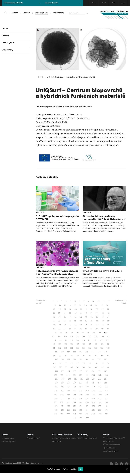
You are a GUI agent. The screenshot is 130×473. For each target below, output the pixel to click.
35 (108, 309)
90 (108, 329)
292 (80, 414)
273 (74, 406)
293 (87, 414)
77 (97, 325)
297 (74, 418)
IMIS (113, 3)
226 (62, 387)
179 (54, 367)
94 (72, 332)
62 (75, 321)
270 (56, 406)
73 (75, 325)
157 (96, 356)
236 (68, 391)
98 (94, 332)
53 (86, 317)
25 (54, 309)
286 (99, 410)
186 (96, 367)
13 (108, 301)
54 (92, 317)
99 (100, 332)
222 (93, 383)
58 (53, 321)
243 (55, 394)
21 (91, 305)
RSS (19, 463)
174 (84, 363)
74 (81, 325)
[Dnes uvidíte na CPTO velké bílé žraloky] (104, 253)
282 (74, 410)
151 (60, 356)
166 (93, 359)
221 (87, 383)
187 (102, 367)
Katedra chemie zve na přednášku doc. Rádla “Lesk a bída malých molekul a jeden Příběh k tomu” (57, 274)
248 (87, 394)
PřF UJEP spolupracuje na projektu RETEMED (57, 217)
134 (71, 348)
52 (81, 317)
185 (90, 367)
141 (56, 352)
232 (99, 387)
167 (99, 359)
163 (74, 359)
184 (84, 367)
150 (54, 356)
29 (76, 309)
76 (92, 325)
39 (70, 313)
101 (53, 336)
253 (62, 398)
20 (86, 305)
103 (65, 336)
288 (55, 414)
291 (74, 414)
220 (80, 383)
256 (80, 398)
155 (84, 356)
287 (106, 410)
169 (54, 363)
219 (74, 383)
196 (99, 371)
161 (62, 359)
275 (87, 406)
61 (70, 321)
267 (93, 402)
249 (94, 394)
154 (78, 356)
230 (87, 387)
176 (96, 363)
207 (56, 379)
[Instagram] (116, 463)
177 (102, 363)
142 (62, 352)
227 (68, 387)
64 (86, 321)
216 (56, 383)
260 (106, 398)
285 (93, 410)
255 (74, 398)
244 (62, 394)
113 (66, 340)
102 (59, 336)
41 (81, 313)
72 (70, 325)
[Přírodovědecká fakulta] (5, 13)
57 (108, 317)
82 (65, 329)
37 (59, 313)
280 (62, 410)
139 (101, 348)
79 (108, 325)
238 (81, 391)
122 (60, 344)
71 (65, 325)
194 (87, 371)
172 (72, 363)
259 (99, 398)
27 (65, 309)
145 (80, 352)
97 (89, 332)
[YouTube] (126, 463)
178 (108, 363)
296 (106, 414)
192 (74, 371)
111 (55, 340)
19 (80, 305)
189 (56, 371)
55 (97, 317)
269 (106, 402)
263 (68, 402)
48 (59, 317)
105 (78, 336)
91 (56, 332)
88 (97, 329)
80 (54, 329)
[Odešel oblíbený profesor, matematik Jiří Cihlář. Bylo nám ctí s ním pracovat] (104, 198)
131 (54, 348)
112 (60, 340)
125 (78, 344)
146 (87, 352)
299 (87, 418)
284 (87, 410)
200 (68, 375)
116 (83, 340)
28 (70, 309)
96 (83, 332)
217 (62, 383)
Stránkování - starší (120, 302)
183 (78, 367)
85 (81, 329)
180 (60, 367)
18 (75, 305)
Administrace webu (9, 463)
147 (93, 352)
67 (103, 321)
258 (93, 398)
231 (93, 387)
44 (97, 313)
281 (68, 410)
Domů (40, 77)
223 (99, 383)
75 (86, 325)
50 (70, 317)
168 (105, 359)
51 (76, 317)
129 (102, 344)
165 (87, 359)
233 (106, 387)
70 (60, 325)
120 (106, 340)
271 (62, 406)
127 (90, 344)
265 (80, 402)
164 (80, 359)
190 (62, 371)
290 (68, 414)
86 (86, 329)
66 (97, 321)
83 (70, 329)
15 (60, 305)
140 (108, 348)
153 (72, 356)
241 (100, 391)
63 (81, 321)
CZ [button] (93, 3)
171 (66, 363)
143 (68, 352)
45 (103, 313)
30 (81, 309)
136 (83, 348)
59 (59, 321)
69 (54, 325)
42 (86, 313)
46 (108, 313)
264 (74, 402)
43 (92, 313)
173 (78, 363)
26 (60, 309)
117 (89, 340)
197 (105, 371)
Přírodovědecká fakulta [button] (13, 3)
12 (103, 301)
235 (62, 391)
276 (93, 406)
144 (74, 352)
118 (95, 340)
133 (65, 348)
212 (87, 379)
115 (78, 340)
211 (81, 379)
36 (54, 313)
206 (106, 375)
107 (90, 336)
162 (68, 359)
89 (102, 329)
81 (59, 329)
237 (74, 391)
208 (63, 379)
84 (75, 329)
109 (102, 336)
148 (99, 352)
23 (101, 305)
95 (78, 332)
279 (56, 410)
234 (55, 391)
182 (72, 367)
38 (64, 313)
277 (99, 406)
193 (80, 371)
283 (80, 410)
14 (55, 305)
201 (74, 375)
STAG (104, 3)
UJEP (123, 3)
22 (96, 305)
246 (74, 394)
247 (81, 394)
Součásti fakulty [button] (51, 3)
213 (93, 379)
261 (55, 402)
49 (65, 317)
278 (106, 406)
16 (65, 305)
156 (90, 356)
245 (68, 394)
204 (93, 375)
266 (87, 402)
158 (102, 356)
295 (100, 414)
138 (95, 348)
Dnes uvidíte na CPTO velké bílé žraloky (102, 272)
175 (90, 363)
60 (64, 321)
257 (87, 398)
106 (84, 336)
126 (84, 344)
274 (80, 406)
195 (93, 371)
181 (66, 367)
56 (102, 317)
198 (55, 375)
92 (61, 332)
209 (69, 379)
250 (100, 394)
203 (87, 375)
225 (56, 387)
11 (98, 301)
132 (59, 348)
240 (93, 391)
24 (107, 305)
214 (99, 379)
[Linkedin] (121, 463)
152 (66, 356)
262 (61, 402)
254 (68, 398)
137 (89, 348)
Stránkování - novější (41, 302)
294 (93, 414)
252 (55, 398)
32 (92, 309)
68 (108, 321)
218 (68, 383)
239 (87, 391)
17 (70, 305)
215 (105, 379)
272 (68, 406)
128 (96, 344)
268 (100, 402)
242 (106, 391)
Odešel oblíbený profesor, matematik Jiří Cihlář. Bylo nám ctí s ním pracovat (104, 219)
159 (108, 356)
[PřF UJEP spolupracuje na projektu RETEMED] (57, 198)
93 (67, 332)
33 (97, 309)
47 (54, 317)
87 (91, 329)
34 (102, 309)
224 (105, 383)
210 (75, 379)
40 (75, 313)
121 (54, 344)
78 (102, 325)
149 (105, 352)
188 (108, 367)
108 (96, 336)
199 (61, 375)
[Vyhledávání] (88, 13)
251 (106, 394)
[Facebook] (111, 463)
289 (61, 414)
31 (86, 309)
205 (99, 375)
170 (60, 363)
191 (69, 371)
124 (71, 344)
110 (108, 336)
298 (80, 418)
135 (77, 348)
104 (71, 336)
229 (81, 387)
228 (75, 387)
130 (108, 344)
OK (81, 469)
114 (72, 340)
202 (80, 375)
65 (92, 321)
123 (65, 344)
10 (93, 301)
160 (56, 359)
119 (101, 340)
